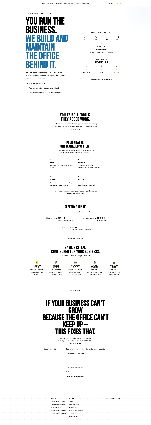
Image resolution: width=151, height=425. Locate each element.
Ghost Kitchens (68, 3)
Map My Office (74, 404)
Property (77, 3)
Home (43, 3)
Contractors (50, 3)
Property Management (58, 410)
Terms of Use (73, 416)
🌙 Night (119, 3)
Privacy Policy (74, 413)
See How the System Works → (38, 99)
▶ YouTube (73, 407)
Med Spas (59, 3)
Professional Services (58, 413)
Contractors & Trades (58, 402)
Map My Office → (98, 3)
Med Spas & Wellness (58, 404)
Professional (85, 3)
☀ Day (111, 3)
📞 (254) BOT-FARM (76, 410)
